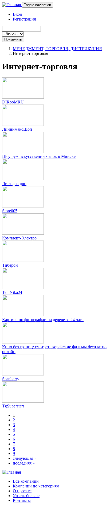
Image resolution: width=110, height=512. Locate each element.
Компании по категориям (36, 486)
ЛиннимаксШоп (17, 129)
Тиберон (10, 265)
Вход (17, 14)
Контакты (22, 500)
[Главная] (12, 4)
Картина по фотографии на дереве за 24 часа (43, 319)
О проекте (22, 491)
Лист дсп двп (14, 183)
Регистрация (24, 19)
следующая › (24, 458)
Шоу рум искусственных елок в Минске (39, 156)
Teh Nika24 (12, 292)
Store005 (9, 211)
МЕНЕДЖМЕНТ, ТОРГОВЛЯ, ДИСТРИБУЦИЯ (57, 48)
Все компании (26, 481)
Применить (13, 39)
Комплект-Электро (19, 238)
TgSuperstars (13, 406)
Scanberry (10, 379)
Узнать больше (26, 495)
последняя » (24, 463)
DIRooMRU (13, 102)
